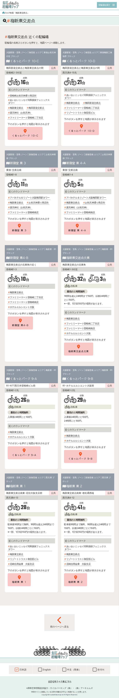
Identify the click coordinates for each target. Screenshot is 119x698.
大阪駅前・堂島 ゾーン (16, 52)
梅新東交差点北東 (78, 257)
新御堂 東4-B (19, 257)
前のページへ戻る (59, 626)
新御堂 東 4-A (75, 163)
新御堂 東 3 (18, 163)
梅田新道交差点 (36, 107)
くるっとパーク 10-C (24, 61)
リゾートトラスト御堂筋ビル (80, 112)
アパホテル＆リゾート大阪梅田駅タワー (30, 197)
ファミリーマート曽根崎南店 (24, 212)
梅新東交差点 (16, 107)
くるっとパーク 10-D (80, 61)
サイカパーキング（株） (61, 688)
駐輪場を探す (104, 5)
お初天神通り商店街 (38, 202)
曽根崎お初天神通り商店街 (23, 95)
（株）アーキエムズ (83, 688)
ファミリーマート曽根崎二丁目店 (26, 117)
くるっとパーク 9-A (23, 378)
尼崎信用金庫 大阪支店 (22, 563)
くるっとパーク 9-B (79, 378)
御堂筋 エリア (35, 52)
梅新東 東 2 (74, 486)
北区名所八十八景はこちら (59, 681)
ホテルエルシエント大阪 (22, 307)
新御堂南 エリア (36, 154)
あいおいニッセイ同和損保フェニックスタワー (29, 101)
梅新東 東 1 (18, 486)
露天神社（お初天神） (21, 112)
